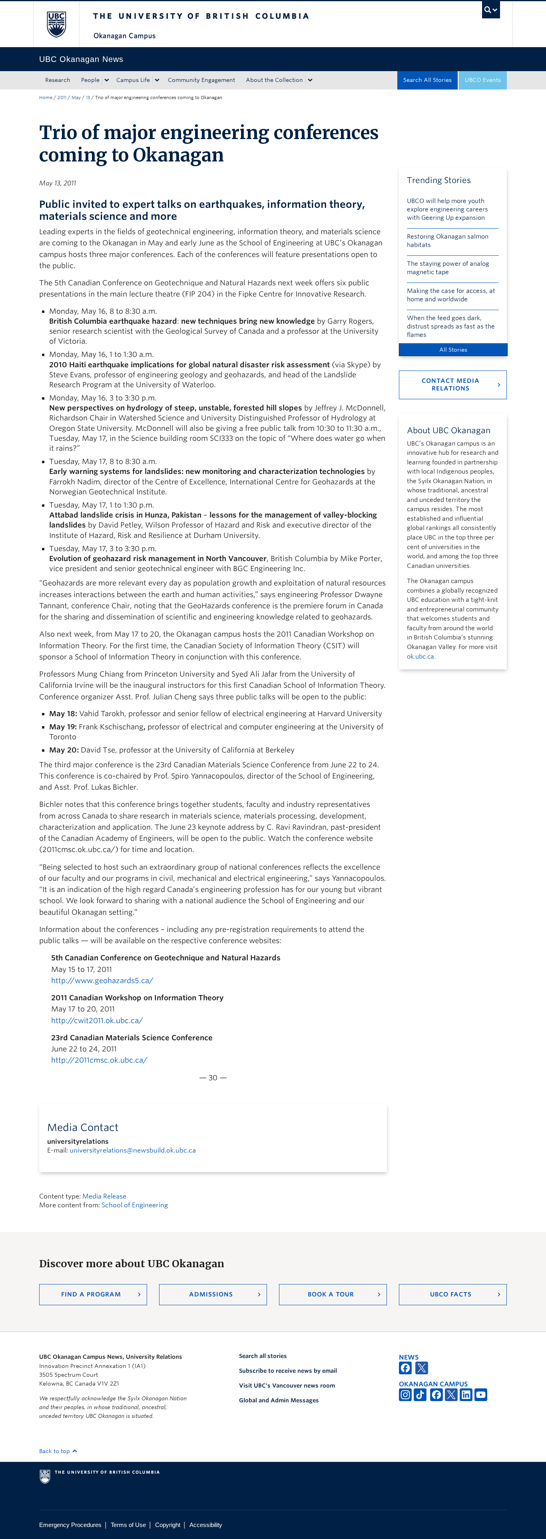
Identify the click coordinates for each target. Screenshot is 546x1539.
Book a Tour (331, 1294)
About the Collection (274, 80)
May (76, 97)
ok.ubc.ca (420, 656)
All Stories (453, 349)
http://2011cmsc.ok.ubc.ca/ (99, 1060)
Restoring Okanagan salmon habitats (447, 241)
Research (57, 80)
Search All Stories (427, 80)
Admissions (211, 1294)
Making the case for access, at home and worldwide (451, 295)
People (90, 80)
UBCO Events (483, 80)
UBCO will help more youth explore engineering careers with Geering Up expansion (447, 209)
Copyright (167, 1524)
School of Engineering (135, 1205)
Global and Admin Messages (279, 1400)
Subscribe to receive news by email (288, 1371)
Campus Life (133, 80)
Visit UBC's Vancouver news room (287, 1385)
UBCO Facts (451, 1294)
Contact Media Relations (451, 384)
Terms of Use (128, 1524)
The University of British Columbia (56, 24)
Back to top (55, 1451)
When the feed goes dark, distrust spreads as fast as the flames (451, 326)
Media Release (104, 1196)
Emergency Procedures (70, 1524)
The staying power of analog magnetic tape (448, 268)
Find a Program (91, 1294)
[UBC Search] (491, 9)
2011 (62, 97)
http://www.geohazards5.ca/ (102, 980)
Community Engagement (201, 80)
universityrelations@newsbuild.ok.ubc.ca (133, 1150)
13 (88, 97)
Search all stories (263, 1356)
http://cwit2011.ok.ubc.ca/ (97, 1020)
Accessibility (205, 1524)
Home (45, 97)
